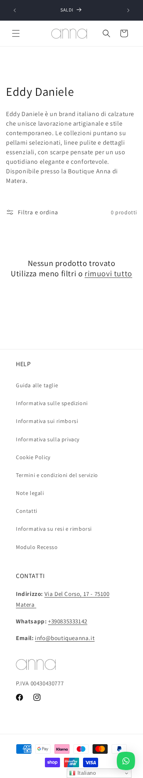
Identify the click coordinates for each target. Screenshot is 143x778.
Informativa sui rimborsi (47, 421)
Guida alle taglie (37, 385)
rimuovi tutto (108, 273)
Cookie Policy (33, 457)
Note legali (30, 493)
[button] (16, 33)
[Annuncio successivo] (128, 10)
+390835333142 (67, 621)
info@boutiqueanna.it (65, 638)
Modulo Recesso (37, 547)
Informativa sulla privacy (47, 439)
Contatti (26, 510)
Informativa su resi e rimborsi (54, 528)
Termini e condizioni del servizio (57, 475)
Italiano (85, 773)
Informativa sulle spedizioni (52, 403)
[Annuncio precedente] (14, 10)
